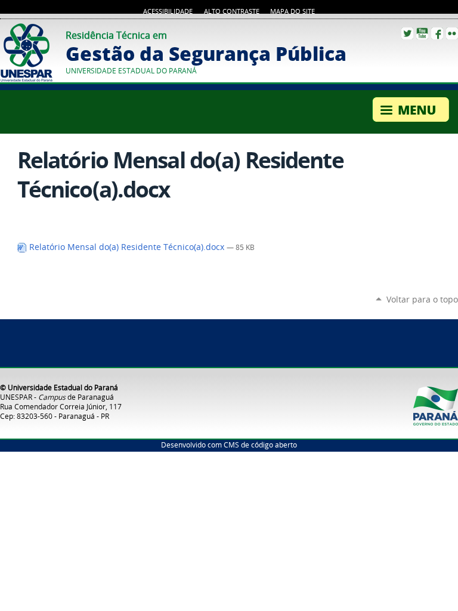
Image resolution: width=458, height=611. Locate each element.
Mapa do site (292, 11)
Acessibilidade (168, 11)
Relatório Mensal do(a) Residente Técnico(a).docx (127, 247)
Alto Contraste (231, 11)
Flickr (452, 33)
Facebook (437, 33)
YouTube (422, 33)
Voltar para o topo (422, 299)
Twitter (407, 33)
